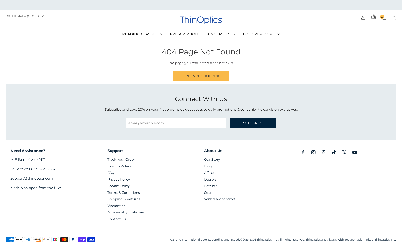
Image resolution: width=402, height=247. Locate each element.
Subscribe (253, 123)
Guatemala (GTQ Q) (23, 16)
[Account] (363, 18)
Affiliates (211, 173)
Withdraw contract (220, 199)
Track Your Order (121, 160)
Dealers (210, 179)
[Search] (394, 18)
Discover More (259, 34)
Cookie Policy (118, 186)
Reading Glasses (140, 34)
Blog (208, 166)
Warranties (116, 206)
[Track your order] (374, 17)
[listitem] (201, 5)
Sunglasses (218, 34)
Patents (210, 186)
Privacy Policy (118, 179)
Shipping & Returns (123, 199)
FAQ (110, 173)
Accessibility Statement (127, 212)
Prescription (184, 34)
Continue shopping (201, 76)
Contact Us (116, 219)
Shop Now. (256, 5)
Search (210, 193)
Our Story (212, 160)
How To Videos (119, 166)
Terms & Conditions (123, 193)
